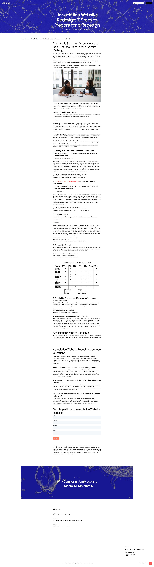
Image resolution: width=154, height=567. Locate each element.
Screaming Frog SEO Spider (65, 145)
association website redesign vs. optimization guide (65, 389)
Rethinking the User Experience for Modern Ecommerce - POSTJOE (68, 520)
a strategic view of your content (86, 126)
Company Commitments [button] (87, 563)
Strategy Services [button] (35, 553)
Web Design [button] (11, 553)
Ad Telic (69, 29)
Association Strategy (77, 10)
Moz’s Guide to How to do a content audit (82, 145)
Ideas (26, 38)
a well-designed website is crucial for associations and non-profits (82, 103)
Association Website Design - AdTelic (61, 526)
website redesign (78, 106)
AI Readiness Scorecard (68, 452)
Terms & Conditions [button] (66, 563)
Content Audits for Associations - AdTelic (62, 514)
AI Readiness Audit (66, 449)
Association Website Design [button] (23, 553)
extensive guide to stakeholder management (77, 306)
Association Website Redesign (67, 181)
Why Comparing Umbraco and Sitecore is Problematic (77, 482)
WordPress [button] (26, 556)
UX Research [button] (44, 553)
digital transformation (94, 106)
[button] (148, 3)
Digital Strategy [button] (12, 556)
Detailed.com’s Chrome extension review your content (78, 135)
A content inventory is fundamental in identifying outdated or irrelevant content (72, 123)
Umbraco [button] (20, 556)
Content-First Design (81, 129)
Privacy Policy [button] (75, 563)
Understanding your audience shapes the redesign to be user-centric (69, 161)
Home (22, 38)
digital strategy (72, 197)
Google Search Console (69, 134)
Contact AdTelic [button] (105, 558)
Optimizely (68, 321)
